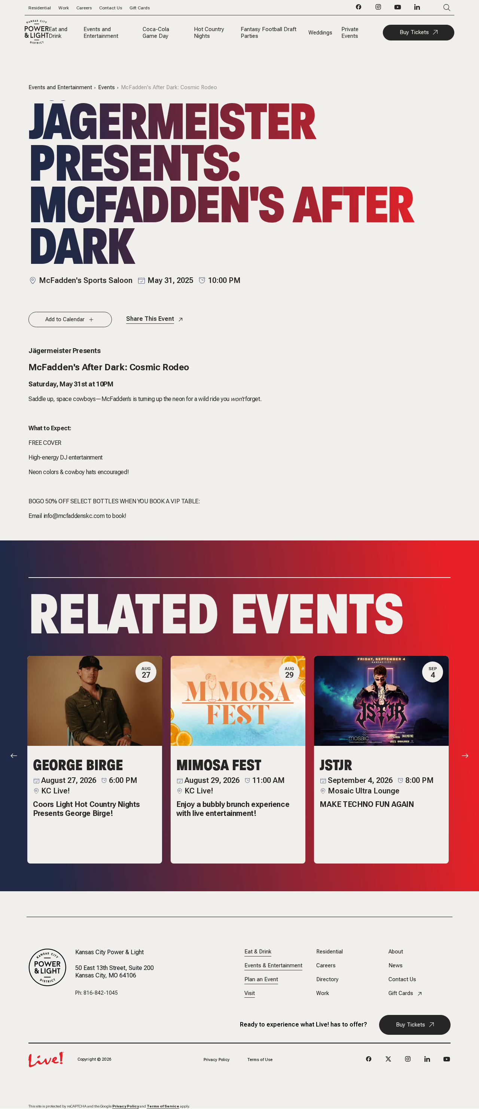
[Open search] (436, 8)
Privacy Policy (217, 1059)
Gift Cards (139, 7)
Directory (327, 979)
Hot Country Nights (209, 32)
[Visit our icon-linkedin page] (417, 9)
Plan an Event (261, 979)
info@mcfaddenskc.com (74, 515)
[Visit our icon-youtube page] (398, 9)
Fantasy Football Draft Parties (268, 32)
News (395, 965)
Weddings (320, 32)
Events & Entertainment (273, 965)
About (395, 952)
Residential (39, 7)
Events (106, 87)
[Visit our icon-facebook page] (359, 9)
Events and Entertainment (100, 32)
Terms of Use (259, 1059)
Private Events (350, 32)
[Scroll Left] (14, 756)
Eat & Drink (257, 952)
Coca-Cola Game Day (156, 32)
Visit (249, 993)
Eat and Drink (58, 32)
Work (63, 7)
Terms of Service (163, 1106)
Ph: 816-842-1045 (96, 993)
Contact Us (110, 7)
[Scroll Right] (465, 756)
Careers (84, 7)
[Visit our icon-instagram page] (378, 9)
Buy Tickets (414, 32)
